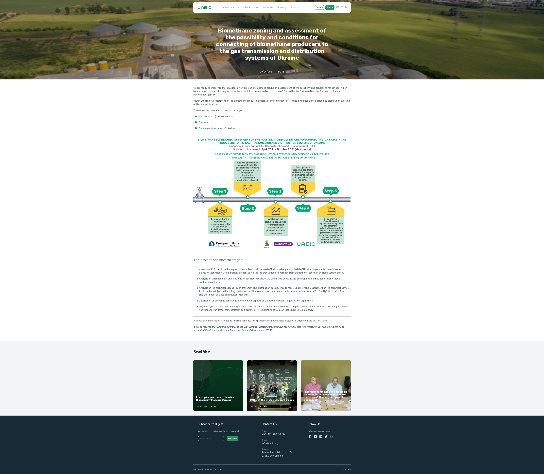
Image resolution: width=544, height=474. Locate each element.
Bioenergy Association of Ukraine (217, 128)
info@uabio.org (270, 443)
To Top (348, 469)
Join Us (330, 7)
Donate (319, 7)
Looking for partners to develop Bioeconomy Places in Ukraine (215, 398)
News (257, 7)
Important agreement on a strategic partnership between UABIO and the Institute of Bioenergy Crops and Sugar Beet (325, 395)
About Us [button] (227, 7)
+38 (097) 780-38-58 (273, 434)
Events (294, 7)
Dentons (203, 122)
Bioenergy (282, 7)
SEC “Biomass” (207, 116)
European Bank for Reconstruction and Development (237, 330)
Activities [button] (243, 7)
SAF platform (320, 320)
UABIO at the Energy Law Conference (272, 400)
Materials (268, 7)
